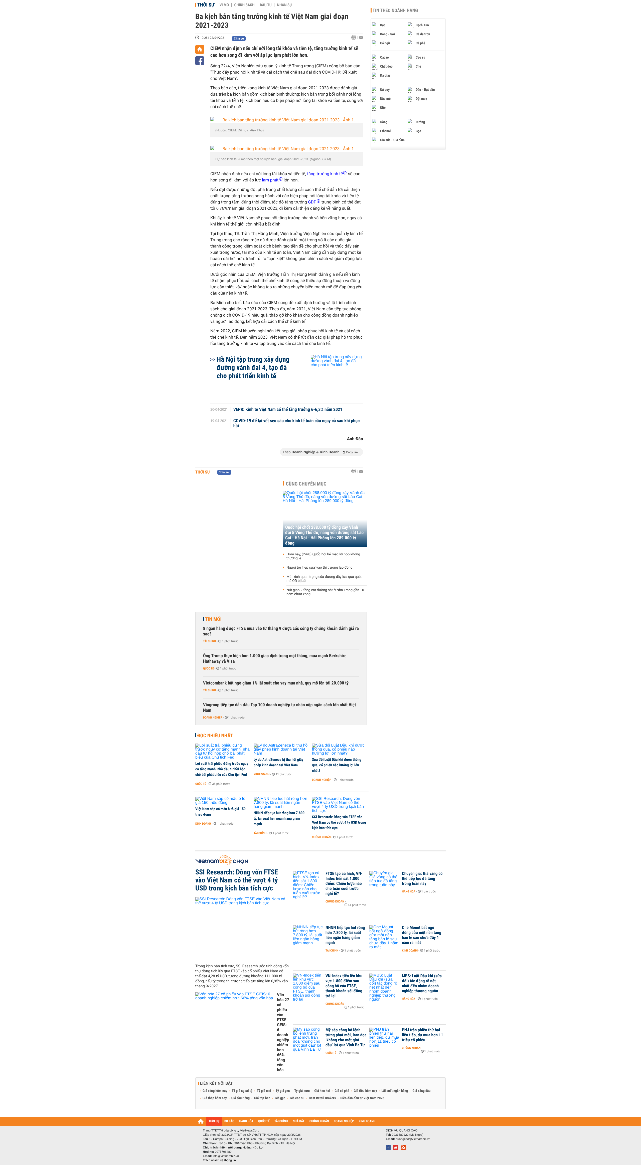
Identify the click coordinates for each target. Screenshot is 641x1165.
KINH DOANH (367, 1121)
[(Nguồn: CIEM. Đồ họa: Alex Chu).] (286, 120)
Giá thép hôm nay (215, 1098)
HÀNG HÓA (246, 1121)
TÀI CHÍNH (281, 1121)
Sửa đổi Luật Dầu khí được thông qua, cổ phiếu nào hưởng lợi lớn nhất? (336, 765)
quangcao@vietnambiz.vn (413, 1139)
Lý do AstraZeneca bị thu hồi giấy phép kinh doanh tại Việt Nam (278, 762)
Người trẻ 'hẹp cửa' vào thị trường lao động (319, 568)
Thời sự (206, 5)
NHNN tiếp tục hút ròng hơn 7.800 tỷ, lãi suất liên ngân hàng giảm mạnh (279, 818)
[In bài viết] (355, 37)
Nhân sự (284, 5)
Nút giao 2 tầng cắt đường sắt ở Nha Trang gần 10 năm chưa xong (325, 592)
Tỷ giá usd (264, 1091)
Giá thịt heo (262, 1098)
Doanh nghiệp (212, 717)
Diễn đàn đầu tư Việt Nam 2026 (362, 1098)
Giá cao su (297, 1098)
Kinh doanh (261, 774)
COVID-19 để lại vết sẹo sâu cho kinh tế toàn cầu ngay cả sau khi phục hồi (296, 423)
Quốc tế (208, 668)
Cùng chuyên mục (306, 484)
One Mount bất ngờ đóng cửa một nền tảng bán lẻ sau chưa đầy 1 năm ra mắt (421, 935)
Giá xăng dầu (421, 1091)
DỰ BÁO (229, 1121)
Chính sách (244, 5)
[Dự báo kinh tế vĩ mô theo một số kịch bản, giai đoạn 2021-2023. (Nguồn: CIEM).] (286, 149)
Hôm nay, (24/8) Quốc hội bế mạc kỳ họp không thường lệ (323, 556)
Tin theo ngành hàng (395, 10)
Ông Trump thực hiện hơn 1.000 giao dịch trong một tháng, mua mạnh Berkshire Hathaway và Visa (275, 658)
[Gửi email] (361, 37)
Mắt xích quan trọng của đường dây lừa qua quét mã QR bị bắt (324, 579)
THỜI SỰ (214, 1121)
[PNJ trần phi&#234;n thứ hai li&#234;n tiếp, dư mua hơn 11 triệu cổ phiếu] (384, 1038)
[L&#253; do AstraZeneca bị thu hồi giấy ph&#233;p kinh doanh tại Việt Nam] (281, 750)
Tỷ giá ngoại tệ (242, 1091)
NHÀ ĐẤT (298, 1121)
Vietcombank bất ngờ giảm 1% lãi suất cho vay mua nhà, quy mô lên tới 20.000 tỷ (276, 683)
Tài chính (209, 641)
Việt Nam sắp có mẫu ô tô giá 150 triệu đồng (220, 812)
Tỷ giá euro (302, 1091)
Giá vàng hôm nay (215, 1091)
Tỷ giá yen (283, 1091)
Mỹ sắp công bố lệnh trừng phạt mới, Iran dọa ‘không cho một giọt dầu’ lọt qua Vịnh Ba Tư (346, 1038)
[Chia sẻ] (199, 60)
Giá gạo (280, 1098)
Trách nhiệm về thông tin (219, 1160)
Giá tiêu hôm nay (365, 1091)
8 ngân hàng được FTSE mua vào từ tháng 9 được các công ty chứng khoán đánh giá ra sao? (281, 631)
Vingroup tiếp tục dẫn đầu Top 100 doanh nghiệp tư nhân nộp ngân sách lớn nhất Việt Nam (279, 707)
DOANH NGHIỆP (344, 1121)
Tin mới (213, 619)
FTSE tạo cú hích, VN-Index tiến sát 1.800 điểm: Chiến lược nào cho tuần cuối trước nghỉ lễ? (344, 883)
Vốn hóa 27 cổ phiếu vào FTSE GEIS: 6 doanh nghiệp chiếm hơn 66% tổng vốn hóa (283, 1032)
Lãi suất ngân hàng (395, 1091)
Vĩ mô (224, 5)
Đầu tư (266, 5)
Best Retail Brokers (322, 1098)
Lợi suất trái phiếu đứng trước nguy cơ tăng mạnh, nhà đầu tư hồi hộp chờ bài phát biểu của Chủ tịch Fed (221, 769)
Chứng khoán (321, 837)
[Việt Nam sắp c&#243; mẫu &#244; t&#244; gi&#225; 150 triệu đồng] (222, 801)
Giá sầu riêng (240, 1098)
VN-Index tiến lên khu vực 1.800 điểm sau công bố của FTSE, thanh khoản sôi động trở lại (344, 986)
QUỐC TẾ (263, 1121)
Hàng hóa (408, 891)
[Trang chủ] (199, 49)
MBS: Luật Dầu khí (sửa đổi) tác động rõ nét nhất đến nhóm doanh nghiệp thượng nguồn (422, 984)
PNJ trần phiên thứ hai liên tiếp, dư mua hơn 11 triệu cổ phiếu (422, 1035)
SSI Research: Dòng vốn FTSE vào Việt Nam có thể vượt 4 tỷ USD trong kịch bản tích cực (339, 822)
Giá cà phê (342, 1091)
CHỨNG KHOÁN (319, 1121)
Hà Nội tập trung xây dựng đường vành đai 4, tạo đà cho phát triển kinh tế (253, 367)
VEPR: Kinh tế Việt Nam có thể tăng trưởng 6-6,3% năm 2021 (288, 409)
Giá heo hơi (322, 1091)
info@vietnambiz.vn (226, 1156)
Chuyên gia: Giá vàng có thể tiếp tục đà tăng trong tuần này (422, 878)
